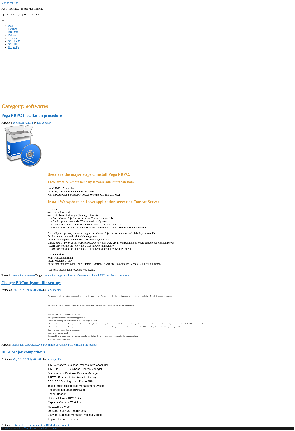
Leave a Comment (98, 275)
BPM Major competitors (23, 352)
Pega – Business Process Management (22, 8)
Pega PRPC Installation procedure (31, 115)
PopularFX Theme (48, 428)
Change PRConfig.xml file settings (31, 282)
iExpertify (13, 47)
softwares (30, 275)
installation (18, 275)
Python (12, 34)
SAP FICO (14, 41)
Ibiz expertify (44, 122)
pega (59, 275)
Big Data (13, 31)
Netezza (12, 28)
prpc (65, 275)
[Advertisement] (147, 75)
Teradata (12, 38)
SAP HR (13, 44)
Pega (10, 25)
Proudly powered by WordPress (18, 428)
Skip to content (9, 2)
